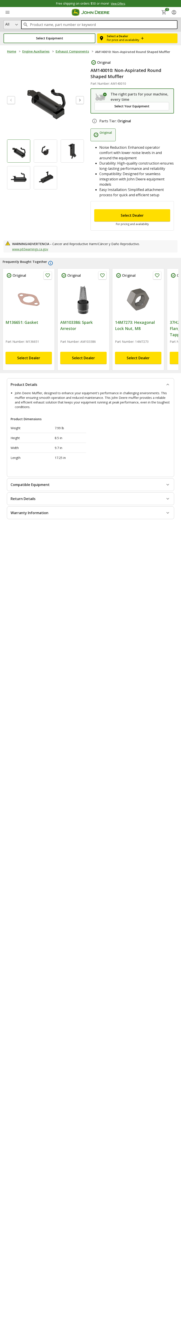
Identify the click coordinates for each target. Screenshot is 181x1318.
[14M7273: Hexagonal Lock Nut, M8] (138, 299)
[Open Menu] (7, 12)
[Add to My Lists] (48, 275)
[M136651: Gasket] (29, 299)
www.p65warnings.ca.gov (30, 249)
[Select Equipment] (101, 96)
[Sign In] (174, 12)
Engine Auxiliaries (35, 51)
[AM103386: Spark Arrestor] (83, 299)
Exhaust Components (72, 51)
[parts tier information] (94, 121)
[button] (49, 38)
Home (11, 51)
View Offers (118, 3)
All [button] (7, 24)
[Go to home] (90, 12)
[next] (80, 100)
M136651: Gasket (22, 322)
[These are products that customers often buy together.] (50, 263)
